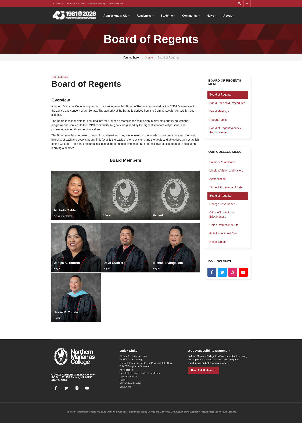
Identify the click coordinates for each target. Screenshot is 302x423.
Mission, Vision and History (226, 170)
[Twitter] (222, 272)
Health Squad (217, 241)
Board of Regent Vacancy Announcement (225, 130)
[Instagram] (232, 272)
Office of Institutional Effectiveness (221, 214)
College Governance (222, 204)
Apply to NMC (116, 3)
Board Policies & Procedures (227, 102)
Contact (58, 3)
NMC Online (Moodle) (93, 3)
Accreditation (217, 178)
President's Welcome (222, 162)
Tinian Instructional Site (223, 225)
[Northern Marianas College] (74, 15)
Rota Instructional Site (223, 233)
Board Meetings (219, 111)
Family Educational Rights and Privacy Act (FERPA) (146, 363)
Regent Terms (218, 119)
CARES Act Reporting (131, 359)
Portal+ (72, 3)
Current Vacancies (129, 376)
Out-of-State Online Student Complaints (140, 373)
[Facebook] (211, 272)
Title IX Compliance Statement (135, 366)
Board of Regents (86, 84)
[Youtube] (243, 272)
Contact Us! (126, 386)
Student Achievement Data (225, 187)
